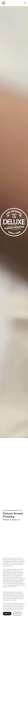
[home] (3, 3)
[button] (25, 3)
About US (7, 613)
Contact (17, 613)
